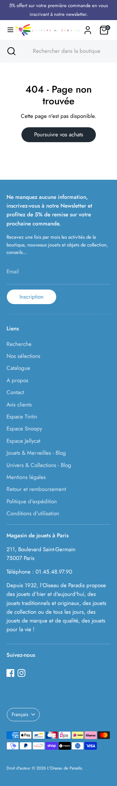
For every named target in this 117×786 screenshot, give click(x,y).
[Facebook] (10, 673)
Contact (15, 392)
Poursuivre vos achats (58, 134)
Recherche (19, 344)
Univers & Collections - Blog (38, 465)
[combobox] (64, 51)
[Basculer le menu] (7, 30)
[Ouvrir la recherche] (11, 51)
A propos (17, 380)
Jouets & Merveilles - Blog (36, 453)
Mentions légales (26, 477)
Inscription (32, 297)
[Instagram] (21, 673)
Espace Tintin (21, 416)
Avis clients (19, 404)
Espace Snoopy (24, 428)
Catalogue (18, 368)
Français (20, 714)
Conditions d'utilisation (32, 513)
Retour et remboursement (36, 489)
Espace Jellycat (23, 441)
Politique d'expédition (31, 501)
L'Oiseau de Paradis (64, 768)
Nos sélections (23, 356)
